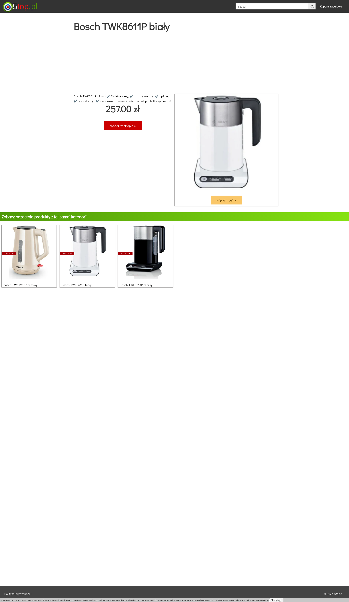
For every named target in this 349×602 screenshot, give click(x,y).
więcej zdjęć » (226, 200)
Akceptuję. (276, 600)
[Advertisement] (174, 63)
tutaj (267, 600)
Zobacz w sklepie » (123, 126)
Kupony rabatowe (331, 6)
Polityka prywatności (17, 594)
